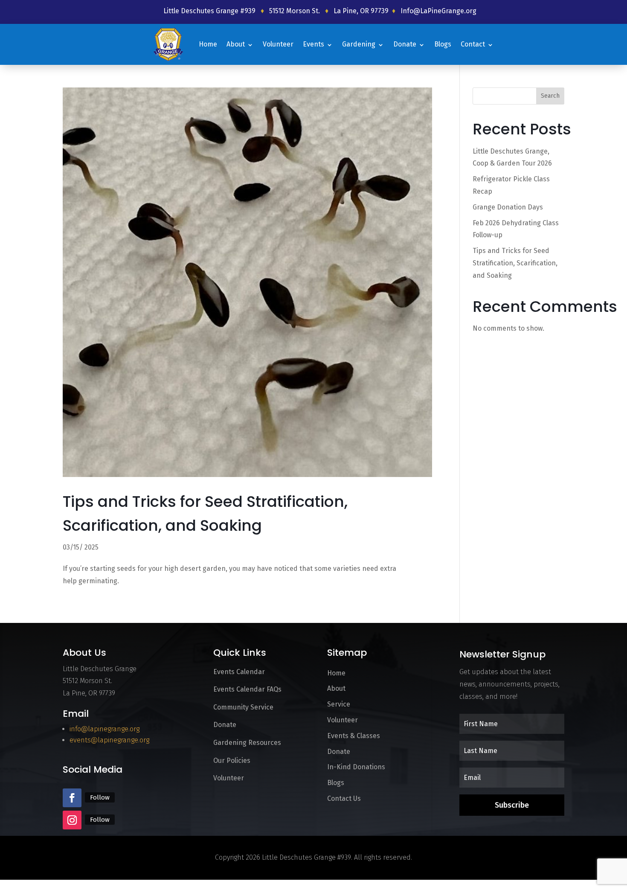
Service (338, 704)
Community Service (243, 707)
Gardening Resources (247, 743)
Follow (100, 797)
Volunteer (278, 44)
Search (550, 95)
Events (313, 44)
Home (208, 44)
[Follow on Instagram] (72, 820)
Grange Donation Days (508, 207)
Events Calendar (239, 672)
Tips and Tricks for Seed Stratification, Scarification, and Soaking (515, 263)
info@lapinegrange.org (104, 729)
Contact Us (344, 798)
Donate (404, 44)
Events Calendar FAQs (247, 689)
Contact (473, 44)
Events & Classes (353, 736)
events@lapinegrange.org (109, 740)
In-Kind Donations (356, 767)
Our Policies (231, 760)
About (235, 44)
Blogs (442, 44)
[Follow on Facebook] (72, 797)
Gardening (358, 44)
